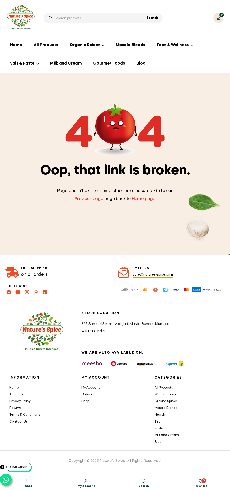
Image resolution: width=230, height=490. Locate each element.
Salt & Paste (22, 63)
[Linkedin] (45, 292)
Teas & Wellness (172, 45)
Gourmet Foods (109, 63)
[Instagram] (27, 292)
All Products (46, 45)
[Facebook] (9, 292)
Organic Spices (85, 45)
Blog (141, 63)
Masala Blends (130, 45)
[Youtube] (18, 292)
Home (16, 45)
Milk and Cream (66, 63)
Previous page (89, 199)
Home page (143, 199)
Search (152, 18)
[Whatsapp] (36, 292)
